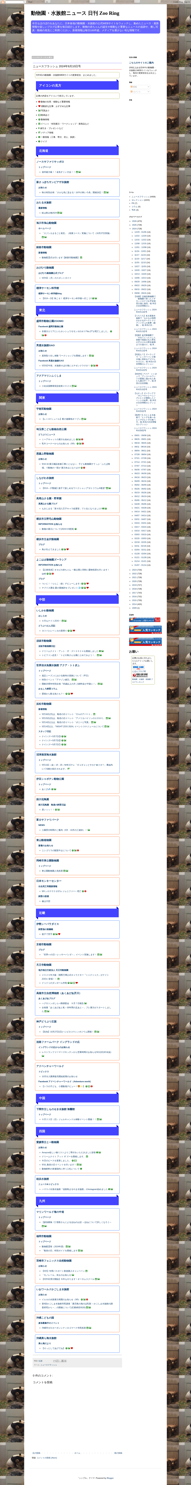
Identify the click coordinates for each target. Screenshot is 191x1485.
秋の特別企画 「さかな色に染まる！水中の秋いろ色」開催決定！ (72, 192)
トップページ (44, 167)
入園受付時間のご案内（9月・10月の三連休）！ (64, 830)
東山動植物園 (43, 840)
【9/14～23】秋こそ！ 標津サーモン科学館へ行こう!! (67, 298)
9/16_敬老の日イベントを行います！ (59, 1164)
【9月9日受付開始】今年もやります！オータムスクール (68, 1279)
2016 (134, 596)
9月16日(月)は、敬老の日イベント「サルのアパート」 (67, 714)
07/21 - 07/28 (141, 458)
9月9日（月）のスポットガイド (56, 278)
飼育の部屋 (43, 896)
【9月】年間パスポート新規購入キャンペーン (63, 1271)
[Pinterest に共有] (65, 1360)
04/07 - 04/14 (141, 515)
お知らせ (42, 187)
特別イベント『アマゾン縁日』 (56, 679)
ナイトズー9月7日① (51, 744)
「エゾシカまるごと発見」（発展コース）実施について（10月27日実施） (76, 233)
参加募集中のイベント (48, 1323)
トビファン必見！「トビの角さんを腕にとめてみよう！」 (69, 655)
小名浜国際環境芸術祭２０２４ (56, 386)
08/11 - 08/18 (141, 447)
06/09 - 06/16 (141, 481)
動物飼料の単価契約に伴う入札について (61, 1169)
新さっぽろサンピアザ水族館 (52, 182)
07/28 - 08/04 (141, 454)
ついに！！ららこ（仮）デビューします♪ (61, 583)
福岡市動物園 (43, 1236)
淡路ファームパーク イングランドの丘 (58, 1042)
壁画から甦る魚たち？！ (53, 694)
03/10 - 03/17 (141, 531)
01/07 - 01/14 (141, 565)
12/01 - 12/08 (141, 247)
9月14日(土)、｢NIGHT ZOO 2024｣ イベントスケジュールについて (73, 726)
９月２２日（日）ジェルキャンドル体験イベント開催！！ (69, 1119)
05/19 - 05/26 (141, 492)
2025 (134, 225)
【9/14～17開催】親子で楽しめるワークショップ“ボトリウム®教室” (73, 488)
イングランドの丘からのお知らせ (54, 1047)
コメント (136, 92)
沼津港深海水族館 (46, 754)
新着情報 (42, 252)
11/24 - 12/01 (141, 251)
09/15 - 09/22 (141, 289)
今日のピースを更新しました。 (56, 1160)
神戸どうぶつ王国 (46, 1021)
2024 (134, 229)
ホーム (77, 1453)
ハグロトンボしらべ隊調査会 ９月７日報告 (63, 1003)
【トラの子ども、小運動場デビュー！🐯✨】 (63, 1086)
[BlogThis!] (57, 1360)
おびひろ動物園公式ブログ (51, 273)
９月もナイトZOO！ (51, 621)
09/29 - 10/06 (141, 282)
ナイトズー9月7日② (51, 740)
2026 (134, 221)
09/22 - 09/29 (141, 285)
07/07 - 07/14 (141, 466)
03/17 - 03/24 (141, 527)
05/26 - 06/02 (141, 489)
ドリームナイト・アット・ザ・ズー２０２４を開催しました (70, 651)
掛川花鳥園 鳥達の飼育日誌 (52, 805)
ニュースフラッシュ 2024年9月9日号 (145, 410)
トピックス (43, 1071)
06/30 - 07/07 (141, 469)
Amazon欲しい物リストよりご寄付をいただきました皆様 (69, 1152)
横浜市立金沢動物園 (47, 539)
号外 (133, 210)
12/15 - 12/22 (141, 240)
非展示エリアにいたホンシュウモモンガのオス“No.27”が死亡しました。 (75, 331)
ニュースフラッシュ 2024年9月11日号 (145, 369)
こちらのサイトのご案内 (141, 62)
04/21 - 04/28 (141, 508)
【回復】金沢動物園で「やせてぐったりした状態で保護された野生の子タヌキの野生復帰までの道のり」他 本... (145, 340)
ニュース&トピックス (48, 1184)
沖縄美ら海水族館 (46, 1338)
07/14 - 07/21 (141, 462)
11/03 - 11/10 (140, 262)
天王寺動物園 (43, 964)
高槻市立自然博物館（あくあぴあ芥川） (59, 993)
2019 (134, 585)
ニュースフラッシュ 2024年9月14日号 (145, 310)
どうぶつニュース (46, 434)
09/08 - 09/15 (141, 293)
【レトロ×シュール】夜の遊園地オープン (61, 419)
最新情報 (42, 208)
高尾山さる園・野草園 (49, 498)
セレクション (137, 200)
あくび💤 (46, 789)
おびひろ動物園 (45, 267)
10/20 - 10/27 (141, 270)
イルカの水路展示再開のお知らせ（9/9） (61, 1299)
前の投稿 (118, 1453)
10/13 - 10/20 (141, 274)
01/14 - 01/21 (141, 561)
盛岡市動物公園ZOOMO (49, 321)
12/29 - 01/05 (141, 232)
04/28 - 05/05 (141, 504)
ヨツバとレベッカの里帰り (54, 631)
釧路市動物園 (43, 247)
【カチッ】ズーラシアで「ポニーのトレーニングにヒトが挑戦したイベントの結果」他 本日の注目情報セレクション (145, 399)
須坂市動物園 (43, 640)
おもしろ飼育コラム (47, 689)
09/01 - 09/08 (141, 435)
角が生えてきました (51, 549)
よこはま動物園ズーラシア (51, 559)
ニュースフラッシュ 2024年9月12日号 (145, 349)
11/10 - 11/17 (140, 259)
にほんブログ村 (139, 671)
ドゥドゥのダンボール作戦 (54, 983)
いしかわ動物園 (45, 610)
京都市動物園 (43, 944)
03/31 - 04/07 (141, 519)
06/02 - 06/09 (141, 485)
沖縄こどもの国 (45, 1317)
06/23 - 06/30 (141, 473)
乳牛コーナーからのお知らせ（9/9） (59, 443)
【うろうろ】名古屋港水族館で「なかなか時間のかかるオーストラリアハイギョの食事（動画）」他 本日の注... (145, 320)
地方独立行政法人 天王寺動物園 (53, 970)
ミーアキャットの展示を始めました (58, 439)
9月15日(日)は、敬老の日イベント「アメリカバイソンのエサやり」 (73, 718)
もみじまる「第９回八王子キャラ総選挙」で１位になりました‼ (72, 508)
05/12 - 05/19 (141, 496)
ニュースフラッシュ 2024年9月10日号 (145, 388)
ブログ (41, 544)
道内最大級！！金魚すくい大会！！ (58, 172)
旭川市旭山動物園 (46, 223)
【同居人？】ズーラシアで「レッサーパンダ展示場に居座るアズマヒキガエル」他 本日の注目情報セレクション (145, 359)
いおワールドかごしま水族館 (52, 1289)
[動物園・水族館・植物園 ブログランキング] (140, 676)
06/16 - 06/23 (141, 477)
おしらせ (42, 616)
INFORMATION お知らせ (50, 524)
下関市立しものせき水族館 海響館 (55, 1109)
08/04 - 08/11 (141, 450)
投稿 (134, 87)
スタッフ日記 (44, 731)
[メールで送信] (54, 1360)
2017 (134, 593)
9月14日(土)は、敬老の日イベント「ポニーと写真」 (66, 722)
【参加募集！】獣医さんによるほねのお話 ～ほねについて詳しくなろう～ (77, 1222)
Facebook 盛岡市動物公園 (50, 326)
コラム (134, 206)
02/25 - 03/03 (141, 538)
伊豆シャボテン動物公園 (50, 779)
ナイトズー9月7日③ (51, 736)
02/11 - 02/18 (141, 546)
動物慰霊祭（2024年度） (53, 1246)
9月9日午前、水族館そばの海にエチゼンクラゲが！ (66, 365)
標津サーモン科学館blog (50, 293)
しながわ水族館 (45, 478)
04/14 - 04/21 (141, 511)
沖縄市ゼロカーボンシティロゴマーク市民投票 (64, 1328)
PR (133, 203)
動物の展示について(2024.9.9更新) (58, 529)
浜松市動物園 (43, 703)
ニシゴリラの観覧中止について (56, 850)
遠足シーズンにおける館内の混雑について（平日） (66, 675)
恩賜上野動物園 (45, 453)
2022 (134, 573)
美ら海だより (44, 1343)
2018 (134, 589)
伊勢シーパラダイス (47, 924)
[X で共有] (60, 1360)
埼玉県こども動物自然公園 (51, 429)
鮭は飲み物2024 (49, 213)
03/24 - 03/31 (141, 523)
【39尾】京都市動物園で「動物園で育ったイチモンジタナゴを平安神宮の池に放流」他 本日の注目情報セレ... (145, 301)
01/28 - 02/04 (141, 553)
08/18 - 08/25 (141, 443)
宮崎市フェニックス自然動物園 (54, 1260)
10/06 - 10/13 (141, 278)
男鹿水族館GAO (45, 345)
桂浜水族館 (42, 1179)
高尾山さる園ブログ (47, 503)
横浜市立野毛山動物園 (49, 518)
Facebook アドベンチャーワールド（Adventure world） (65, 1081)
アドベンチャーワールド (50, 1066)
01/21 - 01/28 (141, 557)
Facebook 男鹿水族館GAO (51, 360)
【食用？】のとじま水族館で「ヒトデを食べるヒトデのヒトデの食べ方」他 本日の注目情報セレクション (145, 419)
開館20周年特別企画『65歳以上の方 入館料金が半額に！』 (69, 684)
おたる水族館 (43, 202)
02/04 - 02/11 (141, 550)
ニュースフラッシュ (49, 1365)
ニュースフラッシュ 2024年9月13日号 (145, 330)
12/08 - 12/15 (141, 243)
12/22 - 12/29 (141, 236)
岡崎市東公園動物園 (47, 860)
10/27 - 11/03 (141, 266)
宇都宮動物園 (43, 408)
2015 (134, 600)
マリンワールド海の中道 (50, 1212)
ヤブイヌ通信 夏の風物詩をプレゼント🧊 (61, 588)
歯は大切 (46, 901)
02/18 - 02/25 (141, 542)
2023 (134, 570)
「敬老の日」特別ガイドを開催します (59, 1250)
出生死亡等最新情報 (47, 886)
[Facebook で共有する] (62, 1360)
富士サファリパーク (47, 819)
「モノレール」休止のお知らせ (56, 1275)
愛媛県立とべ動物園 (47, 1142)
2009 (134, 608)
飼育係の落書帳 (45, 929)
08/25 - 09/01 (141, 439)
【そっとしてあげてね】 (53, 1348)
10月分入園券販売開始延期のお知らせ (60, 1076)
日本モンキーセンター (49, 881)
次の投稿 (36, 1453)
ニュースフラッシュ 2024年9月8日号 (145, 429)
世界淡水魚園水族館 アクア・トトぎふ (58, 665)
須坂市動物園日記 (46, 646)
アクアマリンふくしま (49, 375)
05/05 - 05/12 (141, 500)
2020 (134, 581)
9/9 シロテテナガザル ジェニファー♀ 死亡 (61, 891)
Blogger (110, 1478)
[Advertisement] (85, 44)
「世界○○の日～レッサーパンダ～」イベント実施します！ (69, 954)
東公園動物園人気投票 (52, 871)
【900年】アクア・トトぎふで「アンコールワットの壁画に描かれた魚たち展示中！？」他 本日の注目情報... (145, 378)
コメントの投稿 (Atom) (47, 1458)
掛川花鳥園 (42, 799)
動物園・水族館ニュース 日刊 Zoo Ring (75, 13)
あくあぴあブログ (46, 998)
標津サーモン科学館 (47, 288)
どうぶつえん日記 (46, 625)
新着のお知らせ (45, 845)
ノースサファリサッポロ (50, 161)
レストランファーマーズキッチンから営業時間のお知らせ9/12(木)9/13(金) (76, 1052)
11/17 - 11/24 (140, 255)
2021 (134, 577)
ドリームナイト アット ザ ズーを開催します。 (63, 1156)
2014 (134, 604)
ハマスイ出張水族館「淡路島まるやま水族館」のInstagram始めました (75, 1189)
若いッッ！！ (48, 809)
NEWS (41, 825)
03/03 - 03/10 (141, 534)
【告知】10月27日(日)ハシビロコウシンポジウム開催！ (68, 1031)
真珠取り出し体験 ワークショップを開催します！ (65, 355)
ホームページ (44, 228)
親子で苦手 (47, 934)
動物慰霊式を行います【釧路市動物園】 (61, 257)
